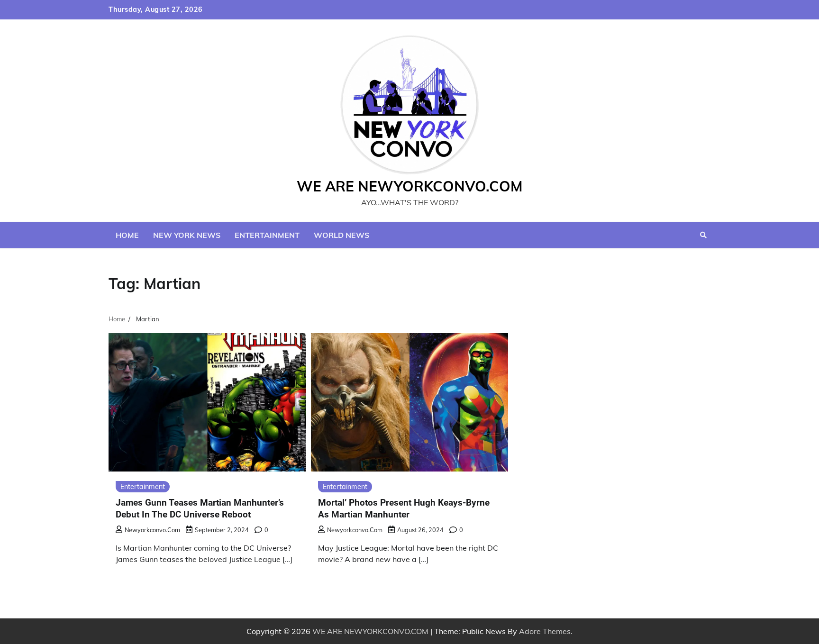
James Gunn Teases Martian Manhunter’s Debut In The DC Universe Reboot (200, 508)
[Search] (703, 235)
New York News (186, 235)
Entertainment (267, 235)
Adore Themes (545, 631)
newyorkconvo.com (152, 530)
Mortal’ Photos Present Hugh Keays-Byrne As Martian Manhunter (404, 508)
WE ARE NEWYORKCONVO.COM (410, 186)
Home (127, 235)
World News (341, 235)
